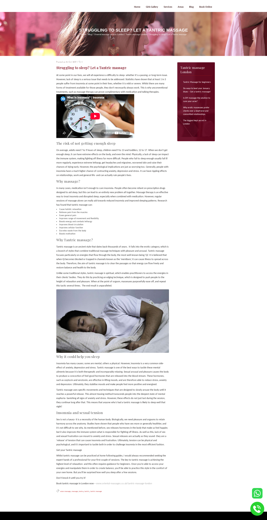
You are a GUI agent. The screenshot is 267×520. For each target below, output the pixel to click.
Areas (181, 7)
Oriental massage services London (109, 35)
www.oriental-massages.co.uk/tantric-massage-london (124, 483)
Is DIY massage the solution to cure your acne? (196, 100)
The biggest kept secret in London (194, 122)
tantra (81, 491)
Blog (191, 7)
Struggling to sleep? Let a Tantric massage (167, 35)
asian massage (65, 491)
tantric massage (96, 491)
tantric (86, 491)
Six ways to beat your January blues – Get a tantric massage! (197, 90)
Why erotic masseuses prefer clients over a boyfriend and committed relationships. (196, 111)
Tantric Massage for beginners (197, 82)
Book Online (205, 7)
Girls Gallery (152, 7)
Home (137, 7)
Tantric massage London (136, 35)
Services (168, 7)
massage (75, 491)
